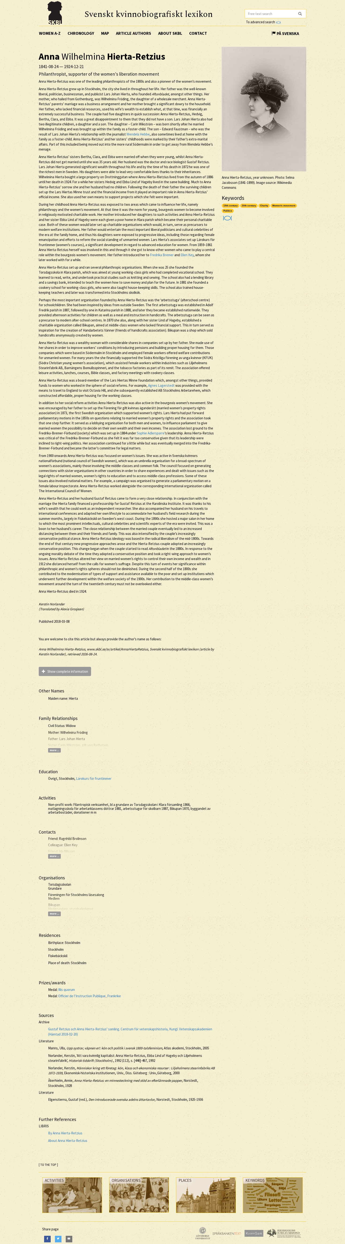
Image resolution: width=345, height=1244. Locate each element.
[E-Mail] (69, 1239)
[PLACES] (206, 1214)
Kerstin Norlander (52, 604)
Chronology (81, 33)
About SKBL (170, 33)
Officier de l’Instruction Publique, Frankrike (89, 996)
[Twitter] (58, 1239)
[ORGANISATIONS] (139, 1213)
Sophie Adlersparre (151, 433)
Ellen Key (187, 255)
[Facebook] (47, 1239)
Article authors (133, 33)
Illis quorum (66, 989)
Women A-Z (50, 33)
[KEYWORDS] (273, 1214)
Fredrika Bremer (162, 255)
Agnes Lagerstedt (161, 385)
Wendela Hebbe (138, 134)
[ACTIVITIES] (72, 1214)
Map (105, 33)
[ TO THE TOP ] (48, 1165)
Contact (198, 33)
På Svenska (287, 33)
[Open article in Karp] (227, 216)
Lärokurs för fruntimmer (93, 778)
